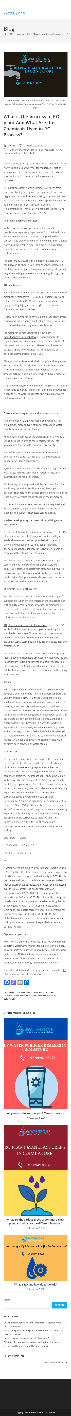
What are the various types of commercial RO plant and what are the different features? (35, 1221)
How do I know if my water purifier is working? (26, 1338)
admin (12, 145)
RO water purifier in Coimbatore (33, 151)
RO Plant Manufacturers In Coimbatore (31, 149)
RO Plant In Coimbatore (33, 992)
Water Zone (14, 13)
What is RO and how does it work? (35, 1284)
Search (7, 1299)
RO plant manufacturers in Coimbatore (25, 260)
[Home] (5, 33)
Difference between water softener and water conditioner (32, 1342)
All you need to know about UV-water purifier (35, 1113)
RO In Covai (14, 992)
